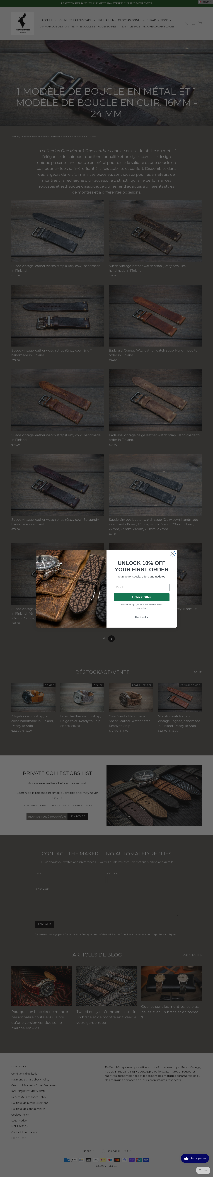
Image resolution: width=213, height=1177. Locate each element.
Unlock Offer (141, 597)
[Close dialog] (172, 553)
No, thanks (141, 617)
